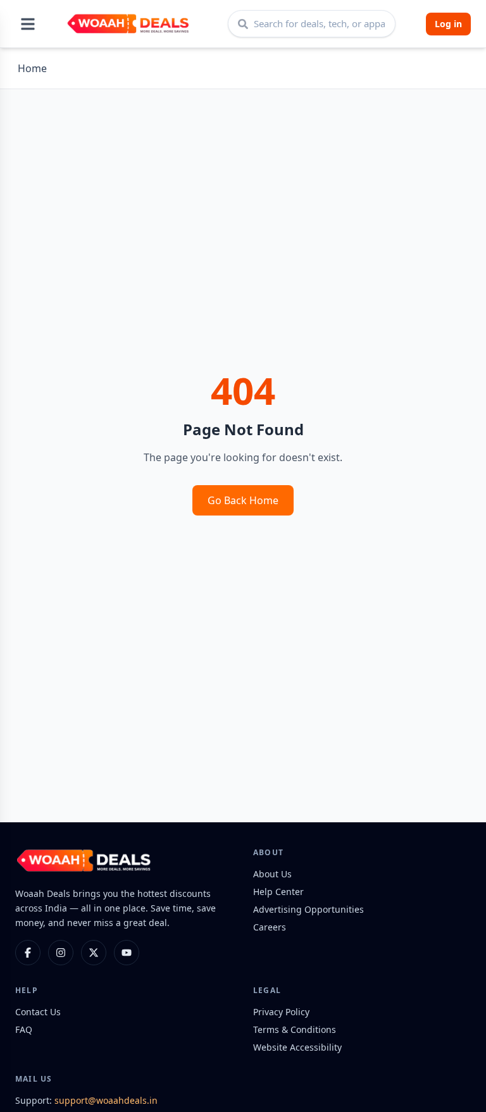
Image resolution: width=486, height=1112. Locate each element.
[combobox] (312, 23)
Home (32, 68)
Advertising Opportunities (308, 909)
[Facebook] (27, 952)
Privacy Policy (281, 1012)
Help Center (278, 892)
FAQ (23, 1029)
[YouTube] (126, 952)
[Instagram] (60, 952)
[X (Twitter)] (93, 952)
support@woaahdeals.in (106, 1100)
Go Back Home (243, 500)
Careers (269, 927)
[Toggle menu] (27, 24)
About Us (272, 874)
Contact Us (38, 1012)
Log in (448, 24)
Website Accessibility (297, 1047)
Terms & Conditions (294, 1029)
